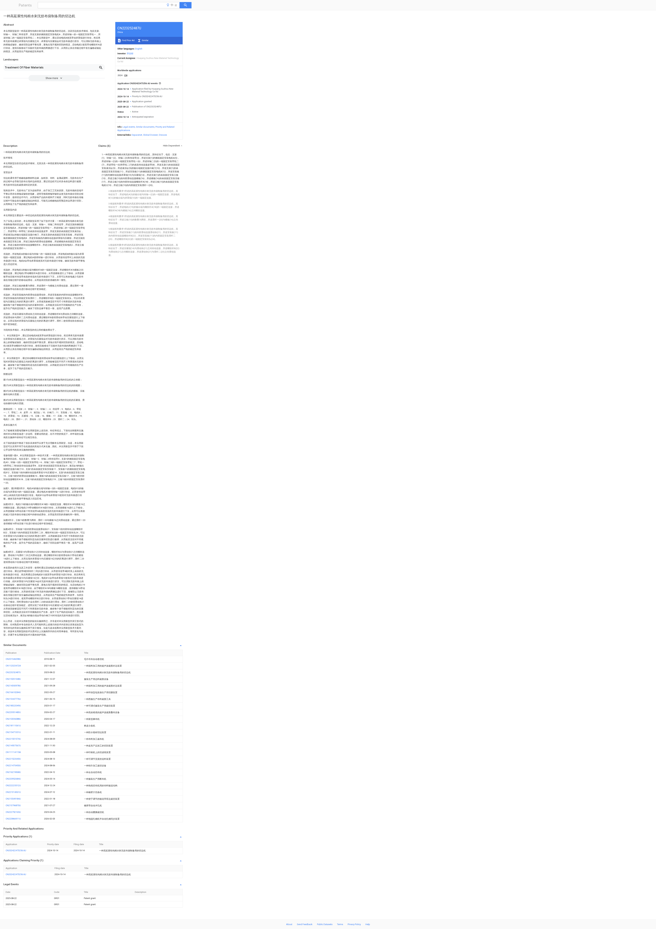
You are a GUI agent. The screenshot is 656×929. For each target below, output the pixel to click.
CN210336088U (13, 719)
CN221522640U (13, 759)
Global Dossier (150, 135)
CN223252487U (13, 672)
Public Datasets (324, 924)
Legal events (128, 127)
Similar (144, 40)
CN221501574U (13, 739)
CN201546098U (13, 659)
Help (367, 924)
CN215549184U (13, 798)
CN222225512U (13, 785)
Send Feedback (304, 924)
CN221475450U (13, 765)
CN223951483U (13, 712)
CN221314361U (13, 792)
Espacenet (137, 135)
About (289, 924)
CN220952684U (13, 778)
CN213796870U (13, 805)
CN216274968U (13, 772)
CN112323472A (13, 665)
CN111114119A (13, 752)
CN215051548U (13, 679)
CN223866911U (13, 818)
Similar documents (145, 127)
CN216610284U (13, 692)
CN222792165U (13, 812)
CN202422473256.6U (16, 850)
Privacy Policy (354, 924)
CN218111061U (13, 725)
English (138, 48)
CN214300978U (13, 685)
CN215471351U (13, 732)
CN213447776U (13, 699)
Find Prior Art (128, 40)
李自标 (130, 53)
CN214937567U (13, 745)
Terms (340, 924)
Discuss (163, 135)
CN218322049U (13, 705)
